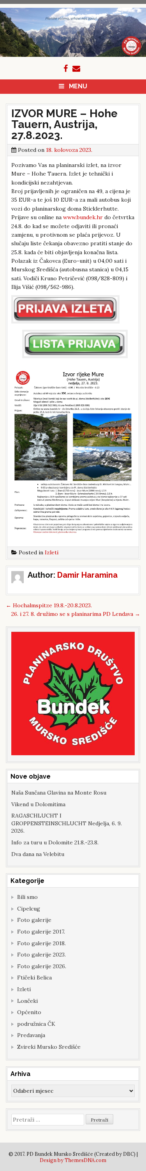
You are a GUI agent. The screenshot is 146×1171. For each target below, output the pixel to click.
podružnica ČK (36, 1023)
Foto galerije (34, 919)
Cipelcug (28, 908)
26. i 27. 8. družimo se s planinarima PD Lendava (75, 613)
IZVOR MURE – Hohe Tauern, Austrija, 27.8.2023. (64, 124)
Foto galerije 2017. (41, 931)
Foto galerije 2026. (41, 966)
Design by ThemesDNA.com (73, 1160)
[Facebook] (65, 68)
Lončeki (27, 1000)
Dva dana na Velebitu (37, 854)
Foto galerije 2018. (41, 943)
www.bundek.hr (83, 217)
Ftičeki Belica (34, 977)
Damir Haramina (87, 575)
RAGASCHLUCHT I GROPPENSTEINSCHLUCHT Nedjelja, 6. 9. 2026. (66, 823)
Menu (78, 86)
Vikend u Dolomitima (38, 804)
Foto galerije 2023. (41, 954)
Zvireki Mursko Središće (49, 1046)
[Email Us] (76, 68)
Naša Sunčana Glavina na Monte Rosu (58, 792)
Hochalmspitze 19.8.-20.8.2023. (49, 605)
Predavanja (31, 1035)
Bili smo (27, 896)
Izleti (51, 552)
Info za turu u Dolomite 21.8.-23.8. (55, 842)
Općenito (29, 1012)
